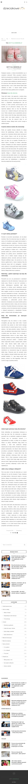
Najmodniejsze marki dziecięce (15, 615)
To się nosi (15, 653)
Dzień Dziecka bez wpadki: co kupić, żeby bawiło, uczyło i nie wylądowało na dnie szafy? (18, 558)
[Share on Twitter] (14, 532)
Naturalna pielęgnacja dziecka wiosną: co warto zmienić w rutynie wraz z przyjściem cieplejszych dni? (18, 576)
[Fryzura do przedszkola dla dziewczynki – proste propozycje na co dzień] (5, 745)
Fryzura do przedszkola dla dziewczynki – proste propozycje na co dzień (18, 745)
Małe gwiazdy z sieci (15, 659)
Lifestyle (14, 622)
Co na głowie (15, 647)
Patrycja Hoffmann (17, 68)
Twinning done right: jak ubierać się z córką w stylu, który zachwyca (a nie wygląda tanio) (18, 724)
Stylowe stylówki (15, 666)
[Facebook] (24, 2)
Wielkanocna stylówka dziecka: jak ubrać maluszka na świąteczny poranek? (18, 715)
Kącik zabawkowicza (15, 634)
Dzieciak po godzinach (15, 625)
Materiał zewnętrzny (14, 640)
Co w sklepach (15, 650)
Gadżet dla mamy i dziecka (15, 628)
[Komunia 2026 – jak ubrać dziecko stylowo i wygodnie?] (5, 594)
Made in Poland (15, 612)
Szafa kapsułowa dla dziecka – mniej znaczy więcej (18, 731)
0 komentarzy (19, 530)
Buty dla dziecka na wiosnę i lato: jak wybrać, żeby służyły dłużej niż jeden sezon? (18, 566)
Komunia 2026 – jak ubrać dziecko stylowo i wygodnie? (18, 592)
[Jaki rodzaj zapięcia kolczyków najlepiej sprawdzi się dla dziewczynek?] (5, 763)
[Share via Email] (17, 532)
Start (2, 38)
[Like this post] (10, 532)
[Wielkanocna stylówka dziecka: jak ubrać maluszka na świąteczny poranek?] (5, 715)
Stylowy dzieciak (14, 644)
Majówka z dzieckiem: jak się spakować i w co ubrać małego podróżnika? (18, 584)
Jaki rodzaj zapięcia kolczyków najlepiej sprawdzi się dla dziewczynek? (18, 762)
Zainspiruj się (14, 656)
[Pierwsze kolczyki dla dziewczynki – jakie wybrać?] (5, 754)
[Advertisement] (14, 21)
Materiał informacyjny (14, 637)
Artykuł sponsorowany (14, 606)
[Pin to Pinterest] (15, 532)
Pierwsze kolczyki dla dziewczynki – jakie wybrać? (18, 752)
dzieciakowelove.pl (15, 778)
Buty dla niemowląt (14, 67)
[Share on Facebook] (12, 532)
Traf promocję (15, 618)
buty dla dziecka (12, 93)
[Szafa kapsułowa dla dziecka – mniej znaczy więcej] (5, 733)
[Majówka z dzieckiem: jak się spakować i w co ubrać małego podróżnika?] (5, 585)
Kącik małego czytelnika (15, 631)
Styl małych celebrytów (15, 662)
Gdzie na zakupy (14, 609)
